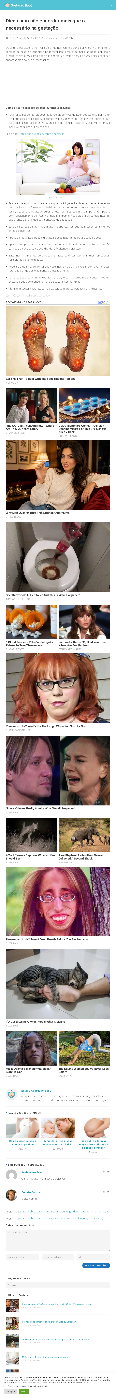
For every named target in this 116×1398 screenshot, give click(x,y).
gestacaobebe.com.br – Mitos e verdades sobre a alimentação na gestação (62, 1218)
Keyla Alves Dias (31, 1172)
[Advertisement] (58, 85)
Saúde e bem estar (48, 38)
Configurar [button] (11, 1391)
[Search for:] (110, 5)
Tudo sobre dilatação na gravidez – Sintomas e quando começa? (93, 1144)
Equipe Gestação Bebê (20, 38)
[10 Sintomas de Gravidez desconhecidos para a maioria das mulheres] (12, 1340)
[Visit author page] (11, 1094)
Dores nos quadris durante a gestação (42, 133)
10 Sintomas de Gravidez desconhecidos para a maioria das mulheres (56, 1339)
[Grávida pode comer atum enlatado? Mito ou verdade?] (12, 1323)
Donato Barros (30, 1192)
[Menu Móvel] (106, 5)
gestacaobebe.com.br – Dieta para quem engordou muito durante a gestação (63, 1211)
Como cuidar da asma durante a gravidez (22, 1143)
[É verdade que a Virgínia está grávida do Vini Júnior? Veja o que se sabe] (12, 1305)
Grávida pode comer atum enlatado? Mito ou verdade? (49, 1321)
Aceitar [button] (24, 1391)
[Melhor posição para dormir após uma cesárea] (12, 1358)
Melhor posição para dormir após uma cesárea (45, 1357)
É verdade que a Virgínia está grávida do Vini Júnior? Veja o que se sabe (57, 1304)
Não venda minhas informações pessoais (28, 1386)
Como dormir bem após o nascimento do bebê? (58, 1143)
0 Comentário (35, 1307)
